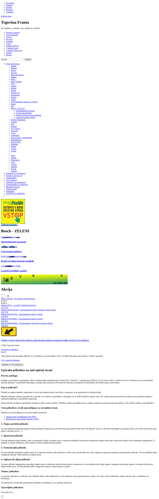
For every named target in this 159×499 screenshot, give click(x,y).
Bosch (13, 70)
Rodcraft (14, 131)
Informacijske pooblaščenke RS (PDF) (21, 417)
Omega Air (15, 93)
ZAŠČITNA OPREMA (15, 194)
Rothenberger (16, 140)
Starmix (14, 167)
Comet (13, 149)
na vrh (3, 352)
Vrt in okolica (11, 180)
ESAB (13, 169)
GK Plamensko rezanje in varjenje (24, 102)
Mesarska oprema (13, 187)
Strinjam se (6, 365)
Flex (12, 124)
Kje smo (9, 39)
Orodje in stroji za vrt (14, 176)
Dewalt (14, 73)
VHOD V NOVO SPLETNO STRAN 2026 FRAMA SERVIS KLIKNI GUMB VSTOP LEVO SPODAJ (45, 340)
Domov (9, 55)
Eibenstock (15, 160)
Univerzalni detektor (24, 113)
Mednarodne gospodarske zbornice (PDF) (22, 419)
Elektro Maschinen (18, 120)
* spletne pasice (12, 48)
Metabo (14, 68)
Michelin (14, 144)
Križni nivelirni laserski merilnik (28, 115)
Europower (15, 95)
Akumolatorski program (25, 111)
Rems (13, 79)
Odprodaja (10, 191)
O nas (8, 44)
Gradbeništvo (11, 178)
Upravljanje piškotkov (9, 349)
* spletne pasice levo (14, 50)
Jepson (13, 158)
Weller (13, 147)
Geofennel (15, 135)
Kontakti (9, 42)
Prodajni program (13, 33)
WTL (13, 84)
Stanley (14, 86)
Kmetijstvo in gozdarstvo (16, 173)
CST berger (15, 129)
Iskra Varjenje (16, 82)
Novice (9, 37)
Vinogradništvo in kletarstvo (17, 185)
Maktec (14, 77)
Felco (13, 155)
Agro (13, 162)
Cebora (14, 164)
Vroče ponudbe (12, 35)
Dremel (14, 126)
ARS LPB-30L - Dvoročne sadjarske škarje (18, 299)
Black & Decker (17, 75)
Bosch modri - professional (21, 138)
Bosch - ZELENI (18, 109)
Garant (13, 151)
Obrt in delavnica (13, 64)
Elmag (13, 91)
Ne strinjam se (17, 365)
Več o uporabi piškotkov (10, 360)
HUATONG (16, 142)
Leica (13, 133)
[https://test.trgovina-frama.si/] (13, 223)
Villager (14, 171)
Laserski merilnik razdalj (25, 117)
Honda (13, 88)
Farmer (14, 97)
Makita (13, 66)
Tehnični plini (11, 189)
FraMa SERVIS (12, 46)
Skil (12, 106)
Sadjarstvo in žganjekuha (16, 182)
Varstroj (14, 122)
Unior (13, 100)
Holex (13, 104)
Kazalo (9, 53)
